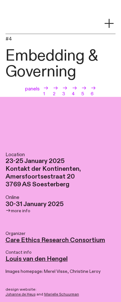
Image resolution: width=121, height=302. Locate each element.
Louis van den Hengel (36, 259)
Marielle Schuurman (61, 294)
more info (21, 211)
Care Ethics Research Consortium (55, 240)
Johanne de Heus (20, 294)
